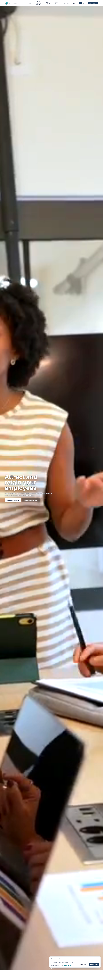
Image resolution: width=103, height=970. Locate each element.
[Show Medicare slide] (49, 968)
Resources (66, 3)
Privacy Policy (67, 965)
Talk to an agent (93, 3)
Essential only (83, 964)
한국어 (84, 3)
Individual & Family (48, 3)
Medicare (28, 3)
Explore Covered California (34, 500)
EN (81, 3)
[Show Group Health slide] (51, 968)
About (74, 3)
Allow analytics (94, 964)
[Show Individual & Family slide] (53, 968)
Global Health (57, 3)
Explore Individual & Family (14, 500)
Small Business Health (38, 3)
